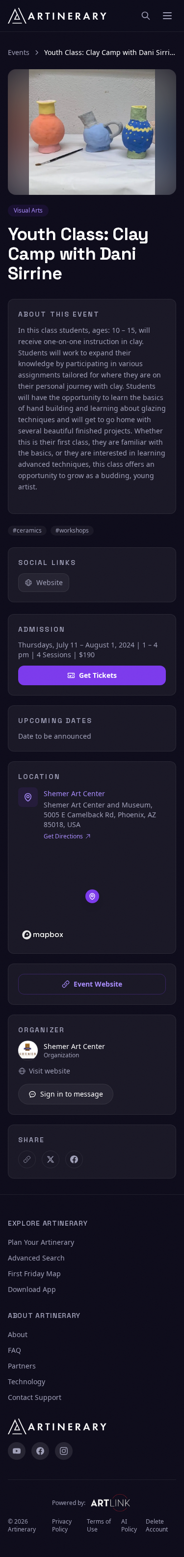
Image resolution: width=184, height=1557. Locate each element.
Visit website (49, 1070)
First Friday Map (34, 1273)
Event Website (98, 984)
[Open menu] (167, 16)
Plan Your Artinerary (41, 1242)
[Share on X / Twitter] (50, 1159)
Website (49, 582)
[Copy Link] (27, 1159)
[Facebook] (40, 1451)
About (17, 1334)
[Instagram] (64, 1451)
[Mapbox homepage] (42, 934)
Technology (26, 1381)
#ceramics (27, 530)
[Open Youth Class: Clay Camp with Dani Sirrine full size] (92, 132)
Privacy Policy (62, 1525)
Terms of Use (99, 1525)
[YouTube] (17, 1451)
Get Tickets (98, 675)
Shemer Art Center (74, 793)
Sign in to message (71, 1094)
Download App (32, 1289)
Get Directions (63, 836)
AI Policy (129, 1525)
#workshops (72, 530)
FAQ (14, 1350)
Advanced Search (36, 1257)
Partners (22, 1365)
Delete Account (157, 1525)
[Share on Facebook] (74, 1159)
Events (18, 52)
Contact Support (34, 1397)
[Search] (146, 16)
